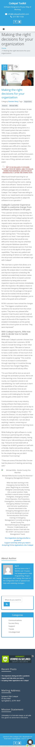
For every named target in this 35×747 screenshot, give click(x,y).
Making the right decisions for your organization (12, 93)
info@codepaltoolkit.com (18, 14)
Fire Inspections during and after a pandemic (16, 676)
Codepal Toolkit (17, 3)
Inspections (28, 101)
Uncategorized (14, 632)
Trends (11, 629)
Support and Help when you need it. (17, 543)
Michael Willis (13, 106)
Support (12, 626)
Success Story (13, 101)
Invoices (4, 106)
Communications (15, 620)
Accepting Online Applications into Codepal (17, 545)
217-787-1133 (18, 16)
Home (3, 48)
